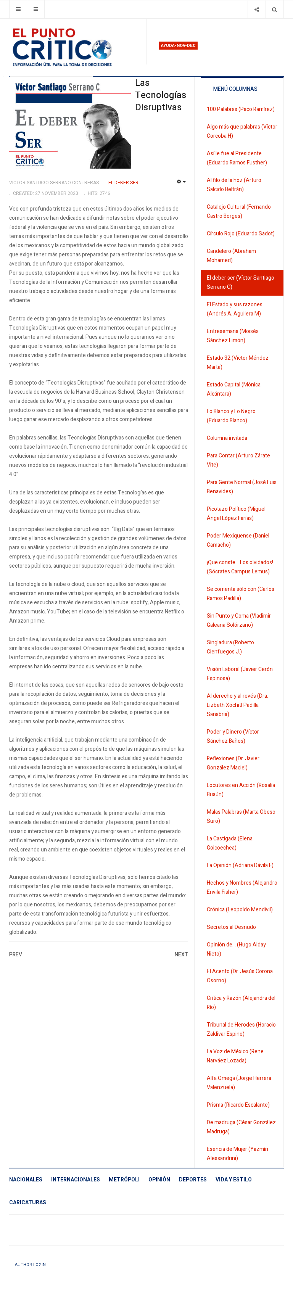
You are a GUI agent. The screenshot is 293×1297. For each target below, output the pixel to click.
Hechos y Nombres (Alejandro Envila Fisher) (242, 887)
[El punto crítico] (74, 47)
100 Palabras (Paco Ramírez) (241, 109)
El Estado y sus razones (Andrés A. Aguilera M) (234, 309)
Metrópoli (124, 1180)
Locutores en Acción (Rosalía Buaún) (241, 789)
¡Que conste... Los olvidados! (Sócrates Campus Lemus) (240, 567)
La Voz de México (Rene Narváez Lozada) (235, 1056)
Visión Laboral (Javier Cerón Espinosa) (240, 673)
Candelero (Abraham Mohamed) (231, 255)
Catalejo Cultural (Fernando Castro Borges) (239, 211)
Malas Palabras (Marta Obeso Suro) (241, 816)
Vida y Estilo (234, 1180)
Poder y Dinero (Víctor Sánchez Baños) (233, 736)
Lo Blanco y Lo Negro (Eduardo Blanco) (231, 416)
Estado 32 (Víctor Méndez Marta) (238, 362)
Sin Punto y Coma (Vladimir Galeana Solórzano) (239, 620)
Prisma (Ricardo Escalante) (238, 1105)
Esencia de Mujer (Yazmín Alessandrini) (237, 1153)
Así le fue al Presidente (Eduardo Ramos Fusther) (237, 158)
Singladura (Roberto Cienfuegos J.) (230, 647)
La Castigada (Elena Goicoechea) (230, 843)
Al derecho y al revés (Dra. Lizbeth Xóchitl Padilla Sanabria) (237, 705)
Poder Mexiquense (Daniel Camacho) (238, 540)
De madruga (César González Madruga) (241, 1127)
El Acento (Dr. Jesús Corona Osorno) (240, 976)
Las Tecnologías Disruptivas (160, 95)
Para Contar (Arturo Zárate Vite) (238, 460)
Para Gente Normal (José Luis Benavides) (242, 487)
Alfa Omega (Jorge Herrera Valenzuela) (239, 1082)
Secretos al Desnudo (231, 927)
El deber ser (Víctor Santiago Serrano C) (240, 282)
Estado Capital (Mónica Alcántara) (234, 389)
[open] (18, 9)
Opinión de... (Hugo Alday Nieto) (236, 949)
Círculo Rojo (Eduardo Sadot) (241, 234)
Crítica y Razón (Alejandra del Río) (241, 1002)
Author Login (30, 1265)
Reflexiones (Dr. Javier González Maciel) (233, 763)
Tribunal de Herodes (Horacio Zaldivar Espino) (241, 1029)
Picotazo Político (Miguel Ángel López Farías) (236, 513)
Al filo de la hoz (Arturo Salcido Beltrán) (234, 184)
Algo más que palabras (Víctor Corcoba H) (242, 131)
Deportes (193, 1180)
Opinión (159, 1180)
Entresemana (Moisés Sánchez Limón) (233, 335)
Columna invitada (227, 438)
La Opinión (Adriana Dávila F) (240, 865)
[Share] (257, 9)
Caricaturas (27, 1203)
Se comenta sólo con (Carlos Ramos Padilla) (240, 593)
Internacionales (75, 1180)
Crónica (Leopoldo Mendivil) (240, 910)
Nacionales (25, 1180)
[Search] (274, 9)
